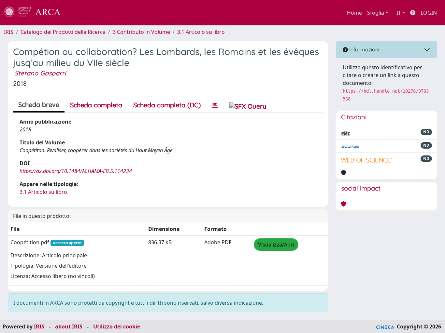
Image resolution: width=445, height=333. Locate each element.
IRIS (8, 31)
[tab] (215, 105)
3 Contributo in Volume (141, 31)
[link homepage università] (78, 12)
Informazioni (363, 49)
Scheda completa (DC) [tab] (167, 105)
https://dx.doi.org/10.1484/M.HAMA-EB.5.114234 (76, 171)
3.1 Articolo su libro (201, 31)
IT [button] (398, 12)
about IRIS (68, 326)
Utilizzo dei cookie (116, 326)
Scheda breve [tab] (38, 104)
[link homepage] (36, 12)
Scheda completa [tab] (96, 105)
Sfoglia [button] (375, 12)
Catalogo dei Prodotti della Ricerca (63, 31)
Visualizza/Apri (276, 244)
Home (354, 12)
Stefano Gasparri (40, 73)
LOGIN (429, 12)
